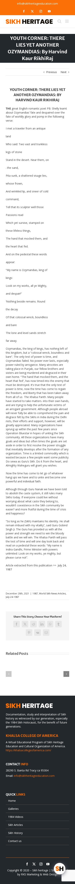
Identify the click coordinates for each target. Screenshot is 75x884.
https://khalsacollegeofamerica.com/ (28, 750)
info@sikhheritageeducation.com (37, 3)
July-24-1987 (12, 597)
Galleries (13, 809)
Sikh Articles (15, 825)
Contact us (15, 841)
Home (12, 800)
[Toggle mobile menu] (67, 21)
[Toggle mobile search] (59, 21)
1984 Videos (15, 817)
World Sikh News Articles (52, 593)
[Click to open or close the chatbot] (59, 868)
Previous (51, 72)
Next (64, 72)
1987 (35, 593)
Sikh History (15, 833)
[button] (9, 674)
